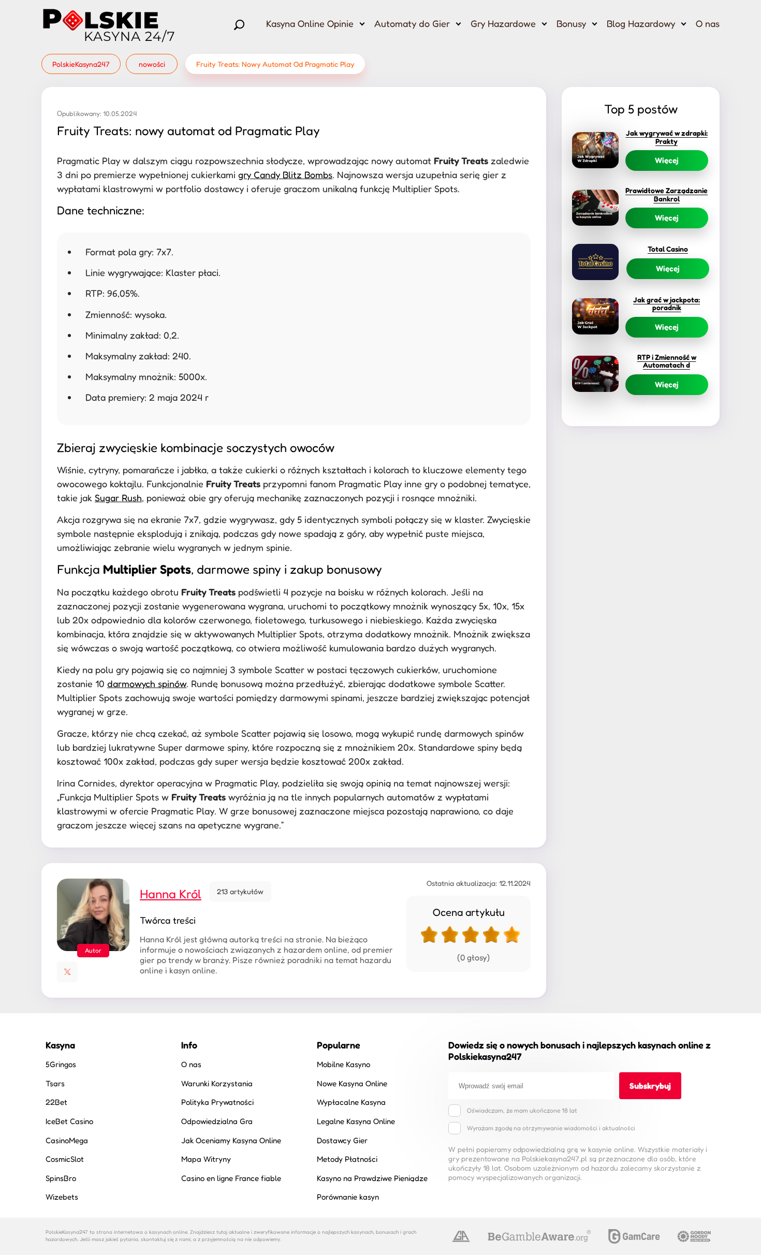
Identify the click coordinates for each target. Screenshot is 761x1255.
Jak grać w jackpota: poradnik (666, 303)
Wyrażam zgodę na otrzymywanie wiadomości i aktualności (551, 1128)
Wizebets (62, 1197)
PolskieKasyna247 (81, 64)
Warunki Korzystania (217, 1083)
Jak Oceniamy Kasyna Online (231, 1140)
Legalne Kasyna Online (356, 1121)
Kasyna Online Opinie (310, 23)
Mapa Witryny (206, 1159)
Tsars (55, 1083)
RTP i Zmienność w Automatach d (666, 361)
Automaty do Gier (412, 23)
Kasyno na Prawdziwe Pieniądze (372, 1178)
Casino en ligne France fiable (231, 1178)
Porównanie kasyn (348, 1197)
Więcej (667, 160)
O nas (708, 23)
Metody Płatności (347, 1159)
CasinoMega (67, 1140)
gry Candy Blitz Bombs (285, 174)
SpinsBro (61, 1178)
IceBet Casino (69, 1121)
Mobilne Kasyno (343, 1064)
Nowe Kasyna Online (352, 1083)
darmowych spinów (146, 683)
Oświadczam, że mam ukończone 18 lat (522, 1110)
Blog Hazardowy (641, 23)
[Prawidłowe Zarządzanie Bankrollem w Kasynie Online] (595, 207)
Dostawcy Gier (342, 1140)
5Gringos (61, 1064)
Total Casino (668, 248)
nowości (152, 64)
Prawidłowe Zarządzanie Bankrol (666, 194)
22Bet (56, 1102)
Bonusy (571, 23)
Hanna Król (170, 893)
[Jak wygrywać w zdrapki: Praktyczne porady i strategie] (595, 150)
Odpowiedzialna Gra (217, 1121)
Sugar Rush (118, 497)
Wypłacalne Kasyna (351, 1102)
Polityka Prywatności (217, 1102)
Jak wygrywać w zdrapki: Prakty (667, 136)
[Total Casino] (595, 262)
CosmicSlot (65, 1159)
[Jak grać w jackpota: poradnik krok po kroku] (595, 316)
